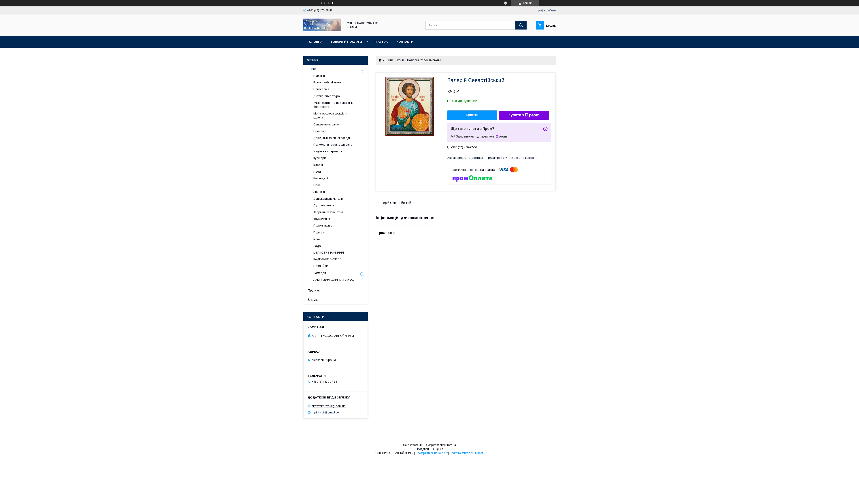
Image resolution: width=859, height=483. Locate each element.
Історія (318, 165)
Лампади (319, 273)
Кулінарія (319, 158)
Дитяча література (326, 96)
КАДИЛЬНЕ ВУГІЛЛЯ (327, 259)
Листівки (319, 191)
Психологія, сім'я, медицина (332, 144)
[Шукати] (521, 25)
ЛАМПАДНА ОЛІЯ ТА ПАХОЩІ (334, 279)
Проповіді (320, 131)
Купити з (516, 115)
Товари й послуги (346, 41)
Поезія (317, 171)
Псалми (318, 232)
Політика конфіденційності (467, 453)
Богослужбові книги (327, 82)
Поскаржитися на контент (432, 453)
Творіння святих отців (328, 212)
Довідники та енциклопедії (332, 138)
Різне (317, 185)
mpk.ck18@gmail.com (326, 412)
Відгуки (313, 299)
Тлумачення (321, 218)
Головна (314, 41)
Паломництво (322, 225)
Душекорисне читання (328, 198)
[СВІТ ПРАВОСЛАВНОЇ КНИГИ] (322, 30)
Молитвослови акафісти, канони (330, 115)
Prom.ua (450, 445)
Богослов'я (321, 89)
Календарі (320, 178)
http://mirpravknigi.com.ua (329, 406)
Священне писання (326, 124)
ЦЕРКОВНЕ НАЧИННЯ (328, 252)
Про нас (381, 41)
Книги (389, 60)
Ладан (317, 246)
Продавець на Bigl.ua (429, 449)
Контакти (405, 41)
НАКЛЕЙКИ (320, 266)
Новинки (319, 75)
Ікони (400, 60)
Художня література (327, 151)
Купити (472, 115)
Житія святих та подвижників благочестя (333, 104)
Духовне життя (323, 205)
